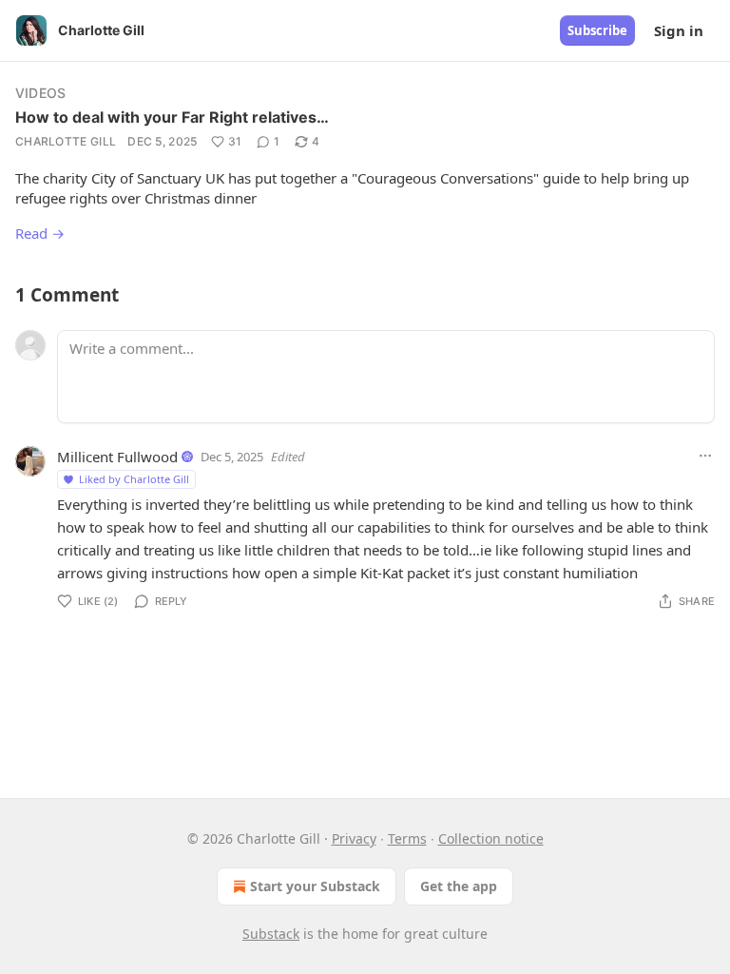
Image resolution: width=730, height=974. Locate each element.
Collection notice (491, 838)
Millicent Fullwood (117, 456)
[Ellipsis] (705, 455)
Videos (40, 93)
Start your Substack (315, 886)
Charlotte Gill (65, 141)
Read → (40, 233)
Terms (407, 838)
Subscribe (597, 30)
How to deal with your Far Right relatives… (172, 117)
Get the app (458, 886)
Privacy (354, 838)
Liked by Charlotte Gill (134, 479)
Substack (270, 934)
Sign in (678, 30)
